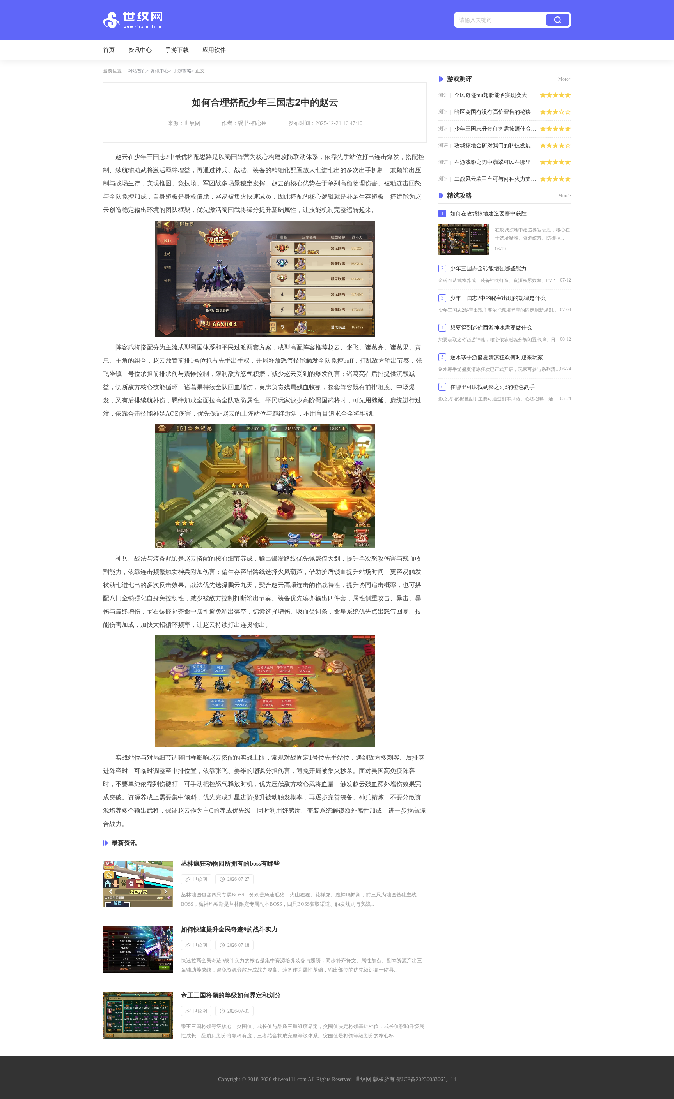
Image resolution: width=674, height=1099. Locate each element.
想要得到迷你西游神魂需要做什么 (491, 328)
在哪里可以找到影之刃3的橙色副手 (492, 387)
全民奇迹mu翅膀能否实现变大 (490, 95)
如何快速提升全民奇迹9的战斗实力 (229, 929)
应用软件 (214, 50)
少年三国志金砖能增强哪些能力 (488, 269)
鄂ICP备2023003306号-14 (426, 1079)
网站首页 (137, 71)
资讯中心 (140, 50)
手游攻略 (182, 71)
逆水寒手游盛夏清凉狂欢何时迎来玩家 (496, 357)
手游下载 (177, 50)
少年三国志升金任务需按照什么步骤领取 (497, 129)
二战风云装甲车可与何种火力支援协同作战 (497, 179)
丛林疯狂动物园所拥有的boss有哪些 (230, 863)
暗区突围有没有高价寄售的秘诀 (492, 112)
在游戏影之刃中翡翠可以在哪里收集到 (497, 162)
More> (564, 79)
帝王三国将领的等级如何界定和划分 (231, 995)
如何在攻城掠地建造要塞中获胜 (488, 214)
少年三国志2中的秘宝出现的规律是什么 (498, 298)
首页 (109, 50)
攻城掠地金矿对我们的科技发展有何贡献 (497, 145)
